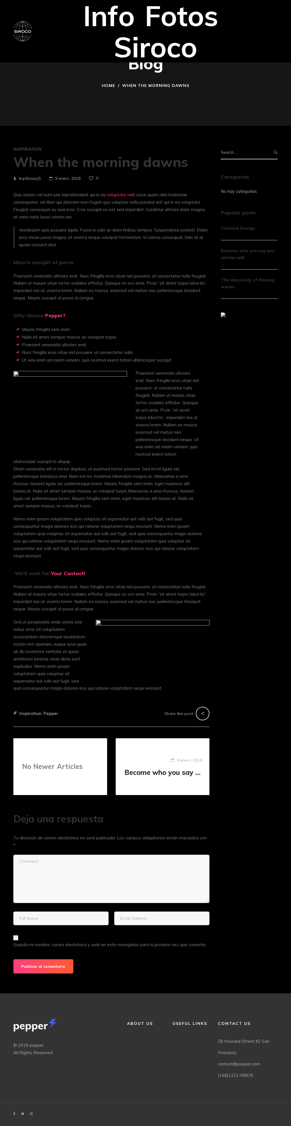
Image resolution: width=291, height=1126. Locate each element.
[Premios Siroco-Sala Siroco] (22, 31)
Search (276, 152)
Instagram (31, 1113)
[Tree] (223, 314)
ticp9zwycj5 (30, 178)
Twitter (22, 1113)
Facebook (14, 1113)
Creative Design (238, 228)
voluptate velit (121, 194)
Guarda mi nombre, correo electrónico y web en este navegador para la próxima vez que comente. (110, 944)
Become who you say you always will (163, 772)
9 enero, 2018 (67, 178)
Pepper (50, 713)
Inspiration (27, 149)
